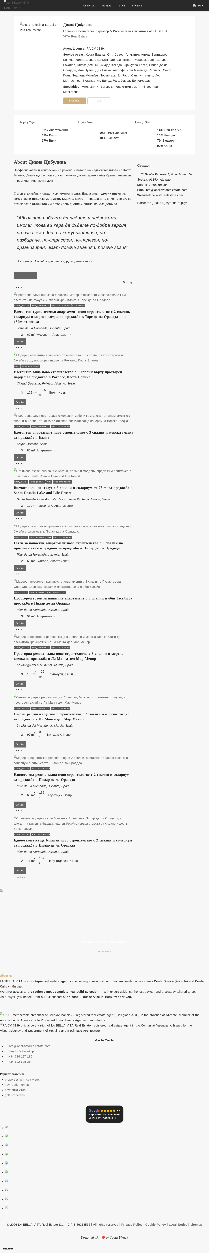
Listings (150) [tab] (25, 275)
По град (106, 5)
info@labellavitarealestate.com (166, 190)
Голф (16, 366)
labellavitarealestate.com (166, 195)
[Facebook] (138, 216)
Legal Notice (178, 1224)
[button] (198, 5)
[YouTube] (153, 216)
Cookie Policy (155, 1224)
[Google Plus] (149, 216)
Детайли (20, 341)
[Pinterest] (47, 963)
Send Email (74, 100)
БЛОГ (122, 5)
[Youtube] (30, 963)
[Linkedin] (39, 963)
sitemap (196, 1224)
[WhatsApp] (160, 216)
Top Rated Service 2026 (104, 1114)
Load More (21, 877)
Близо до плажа (22, 306)
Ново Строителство (60, 306)
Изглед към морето (41, 306)
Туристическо (78, 306)
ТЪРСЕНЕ (136, 5)
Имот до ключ (21, 482)
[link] (74, 297)
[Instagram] (157, 216)
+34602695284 (157, 185)
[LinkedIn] (146, 216)
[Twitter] (142, 216)
